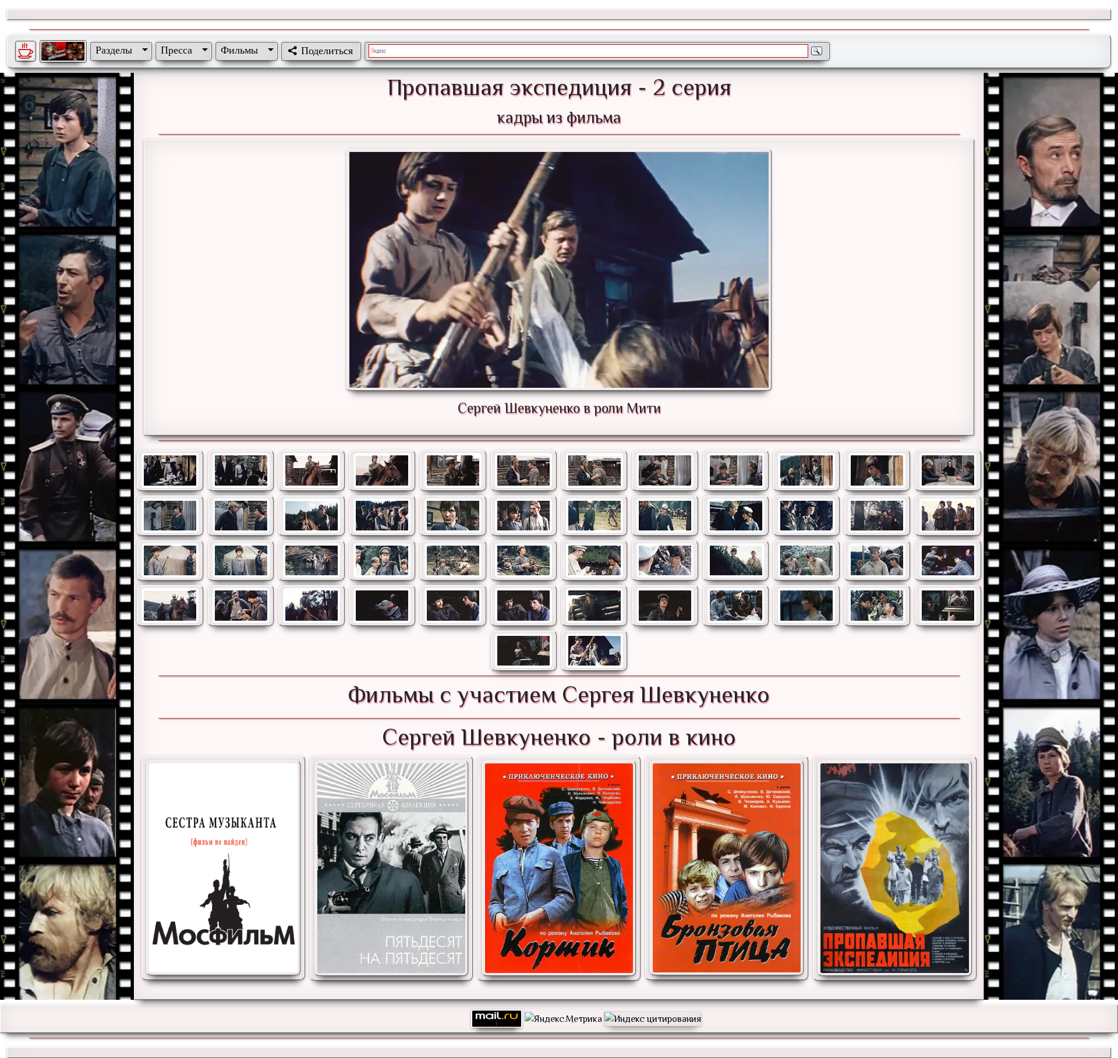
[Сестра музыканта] (223, 867)
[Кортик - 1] (559, 868)
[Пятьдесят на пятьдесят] (391, 868)
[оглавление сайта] (63, 51)
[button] (119, 50)
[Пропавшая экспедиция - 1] (894, 868)
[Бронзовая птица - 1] (727, 867)
